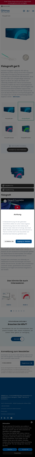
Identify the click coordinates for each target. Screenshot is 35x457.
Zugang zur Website (23, 241)
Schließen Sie (9, 241)
